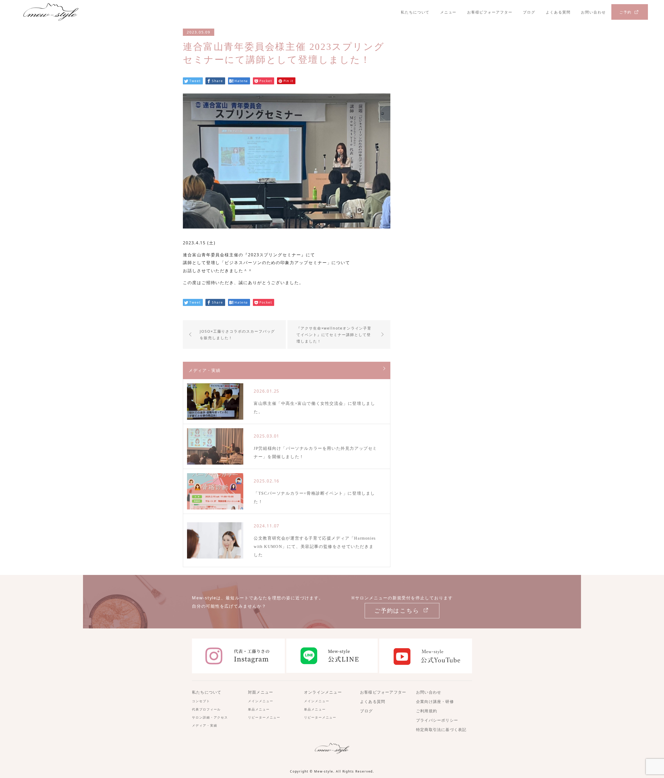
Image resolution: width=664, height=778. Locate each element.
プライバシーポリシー (437, 720)
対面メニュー (260, 692)
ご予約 (625, 12)
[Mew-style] (92, 12)
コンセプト (201, 701)
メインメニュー (260, 701)
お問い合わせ (593, 12)
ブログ (529, 12)
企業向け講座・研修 (435, 702)
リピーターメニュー (264, 717)
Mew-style (323, 771)
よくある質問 (558, 12)
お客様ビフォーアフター (490, 12)
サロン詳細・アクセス (210, 717)
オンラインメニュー (323, 692)
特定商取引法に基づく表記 (441, 730)
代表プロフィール (206, 709)
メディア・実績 (204, 725)
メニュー (448, 12)
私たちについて (415, 12)
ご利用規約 (426, 711)
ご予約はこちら (396, 610)
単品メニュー (259, 709)
